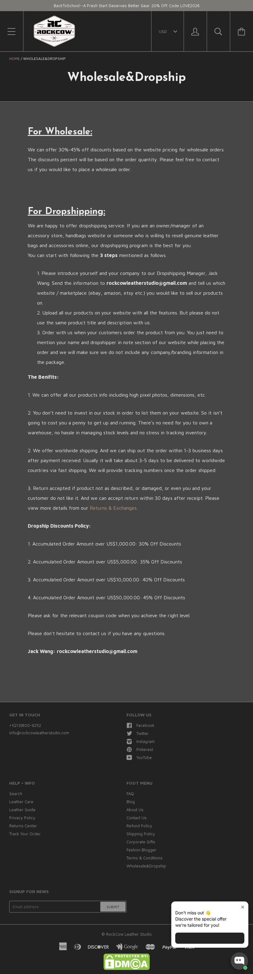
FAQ (130, 793)
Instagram (145, 741)
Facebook (145, 725)
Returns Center (23, 825)
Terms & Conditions (144, 857)
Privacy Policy (22, 817)
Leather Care (21, 801)
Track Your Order (25, 833)
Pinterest (144, 749)
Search (15, 793)
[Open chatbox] (239, 961)
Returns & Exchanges (113, 508)
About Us (134, 809)
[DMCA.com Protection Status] (126, 968)
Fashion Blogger (141, 849)
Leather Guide (22, 809)
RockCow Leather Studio (129, 934)
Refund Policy (139, 825)
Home (14, 58)
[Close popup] (242, 907)
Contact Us (136, 817)
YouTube (144, 757)
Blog (130, 801)
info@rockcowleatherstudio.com (39, 732)
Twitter (142, 733)
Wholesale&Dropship (146, 865)
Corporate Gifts (140, 841)
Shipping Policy (140, 833)
